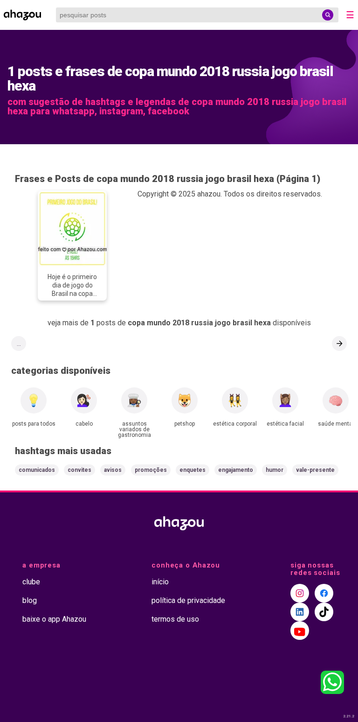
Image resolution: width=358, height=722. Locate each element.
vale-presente (315, 470)
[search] (327, 15)
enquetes (192, 470)
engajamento (235, 470)
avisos (113, 470)
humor (274, 470)
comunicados (37, 470)
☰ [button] (350, 15)
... (19, 343)
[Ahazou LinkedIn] (299, 612)
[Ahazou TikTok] (324, 612)
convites (79, 470)
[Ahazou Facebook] (324, 593)
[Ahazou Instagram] (299, 593)
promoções (151, 470)
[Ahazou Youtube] (299, 630)
